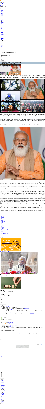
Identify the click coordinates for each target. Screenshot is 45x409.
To (0, 7)
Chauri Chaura (2, 216)
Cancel (1, 378)
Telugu (2, 13)
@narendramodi (7, 306)
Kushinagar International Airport (4, 233)
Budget (2, 222)
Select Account (2, 356)
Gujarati (2, 10)
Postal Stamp (2, 219)
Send (2, 378)
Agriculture (2, 228)
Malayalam (2, 12)
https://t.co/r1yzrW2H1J (26, 308)
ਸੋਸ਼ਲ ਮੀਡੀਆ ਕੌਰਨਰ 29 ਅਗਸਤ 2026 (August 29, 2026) (5, 251)
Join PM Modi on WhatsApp (2, 61)
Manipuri (2, 15)
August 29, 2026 (10, 309)
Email (2, 372)
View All (1, 276)
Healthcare (2, 225)
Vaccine (2, 220)
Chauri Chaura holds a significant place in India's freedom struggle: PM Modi (16, 53)
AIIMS (2, 231)
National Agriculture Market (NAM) (5, 229)
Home (2, 51)
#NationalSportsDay (9, 325)
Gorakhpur (2, 217)
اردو (1, 16)
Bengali (2, 11)
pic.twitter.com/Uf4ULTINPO (14, 325)
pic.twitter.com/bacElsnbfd (10, 322)
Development (2, 223)
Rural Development (3, 224)
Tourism (2, 232)
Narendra (1, 3)
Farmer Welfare (2, 227)
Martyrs (2, 218)
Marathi (2, 14)
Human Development (3, 221)
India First (2, 226)
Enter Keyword (1, 6)
